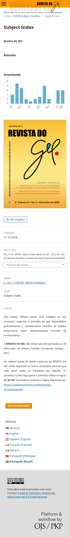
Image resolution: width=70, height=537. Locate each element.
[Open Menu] (3, 3)
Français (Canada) (21, 445)
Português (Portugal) (23, 456)
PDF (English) (16, 219)
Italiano (14, 450)
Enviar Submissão (18, 405)
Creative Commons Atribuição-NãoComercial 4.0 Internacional (31, 494)
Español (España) (20, 439)
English (14, 433)
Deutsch (15, 428)
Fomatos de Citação (17, 264)
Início (7, 12)
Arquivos (57, 12)
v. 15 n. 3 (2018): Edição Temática (22, 16)
